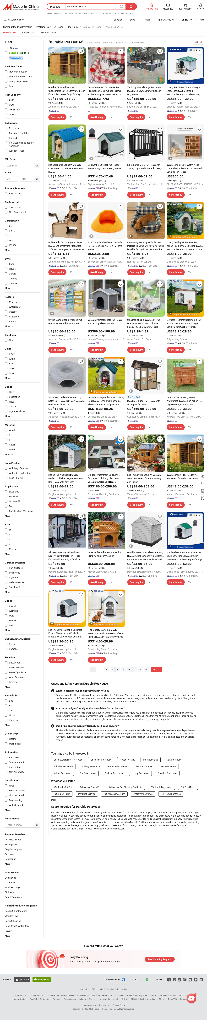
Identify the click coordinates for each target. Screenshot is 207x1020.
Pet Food (95, 13)
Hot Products (20, 995)
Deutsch (92, 999)
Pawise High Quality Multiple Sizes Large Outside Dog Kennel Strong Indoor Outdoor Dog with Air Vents (145, 246)
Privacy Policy (119, 1005)
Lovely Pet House (140, 773)
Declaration (104, 1005)
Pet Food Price (188, 787)
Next (155, 669)
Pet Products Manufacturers (76, 13)
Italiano (82, 999)
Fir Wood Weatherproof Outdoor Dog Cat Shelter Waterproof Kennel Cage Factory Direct (66, 91)
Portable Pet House (167, 773)
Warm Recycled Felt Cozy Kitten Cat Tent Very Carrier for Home (66, 401)
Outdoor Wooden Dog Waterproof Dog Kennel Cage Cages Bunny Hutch (184, 401)
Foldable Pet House (63, 766)
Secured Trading (49, 32)
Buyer (133, 19)
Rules (201, 19)
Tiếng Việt (172, 999)
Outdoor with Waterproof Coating (143, 402)
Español (33, 999)
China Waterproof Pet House (68, 759)
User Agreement (89, 1005)
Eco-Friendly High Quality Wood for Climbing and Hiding (144, 478)
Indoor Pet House (62, 773)
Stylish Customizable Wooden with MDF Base (65, 321)
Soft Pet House (173, 759)
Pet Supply (106, 13)
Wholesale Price (105, 995)
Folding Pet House (91, 766)
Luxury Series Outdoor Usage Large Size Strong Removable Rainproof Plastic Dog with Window (183, 91)
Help (147, 19)
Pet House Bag (150, 759)
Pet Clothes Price (86, 793)
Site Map (110, 989)
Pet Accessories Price (114, 793)
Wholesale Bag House (161, 787)
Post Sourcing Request (159, 959)
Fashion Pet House (113, 773)
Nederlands (105, 999)
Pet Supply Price (62, 793)
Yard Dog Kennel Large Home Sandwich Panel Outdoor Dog (144, 91)
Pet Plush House (88, 773)
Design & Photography (16, 910)
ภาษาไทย (151, 999)
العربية (115, 999)
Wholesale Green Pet (90, 787)
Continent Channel (123, 995)
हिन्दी (142, 999)
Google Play (41, 979)
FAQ (93, 989)
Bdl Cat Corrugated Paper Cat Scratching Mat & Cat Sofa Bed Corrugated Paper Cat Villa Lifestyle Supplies (66, 246)
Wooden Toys (11, 915)
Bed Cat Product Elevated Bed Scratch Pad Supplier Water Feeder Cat (105, 91)
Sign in (200, 8)
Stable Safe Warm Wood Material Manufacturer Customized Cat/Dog (184, 168)
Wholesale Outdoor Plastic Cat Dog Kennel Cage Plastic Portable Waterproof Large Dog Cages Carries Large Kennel (184, 556)
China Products (36, 995)
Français (56, 999)
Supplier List (28, 32)
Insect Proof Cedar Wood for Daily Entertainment (184, 476)
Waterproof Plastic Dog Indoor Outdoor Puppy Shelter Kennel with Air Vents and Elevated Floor (145, 556)
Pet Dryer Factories (143, 793)
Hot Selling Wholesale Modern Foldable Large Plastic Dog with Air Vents (65, 478)
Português (44, 999)
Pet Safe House (168, 766)
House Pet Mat (127, 759)
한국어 (125, 999)
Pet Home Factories (171, 793)
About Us (84, 989)
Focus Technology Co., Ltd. (105, 1009)
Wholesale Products (86, 995)
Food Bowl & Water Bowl (17, 925)
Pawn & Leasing (13, 920)
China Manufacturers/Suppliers (60, 995)
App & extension (166, 19)
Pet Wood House (144, 766)
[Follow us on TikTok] (174, 979)
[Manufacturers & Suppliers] (20, 6)
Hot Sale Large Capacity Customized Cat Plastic (65, 168)
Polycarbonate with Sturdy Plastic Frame (105, 321)
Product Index (176, 995)
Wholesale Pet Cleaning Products (125, 787)
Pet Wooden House (117, 766)
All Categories (14, 19)
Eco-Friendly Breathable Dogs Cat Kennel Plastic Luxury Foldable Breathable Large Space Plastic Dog (65, 633)
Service (8, 930)
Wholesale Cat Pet (63, 787)
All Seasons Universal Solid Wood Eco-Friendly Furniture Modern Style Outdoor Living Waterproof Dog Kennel (64, 556)
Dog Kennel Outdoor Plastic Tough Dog (104, 166)
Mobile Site (122, 989)
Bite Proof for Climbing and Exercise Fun (104, 554)
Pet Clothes (119, 13)
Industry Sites (141, 995)
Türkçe (161, 999)
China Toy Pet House (101, 759)
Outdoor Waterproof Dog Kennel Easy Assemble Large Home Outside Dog (104, 478)
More (53, 799)
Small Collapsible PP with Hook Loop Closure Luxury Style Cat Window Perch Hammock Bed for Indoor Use (143, 323)
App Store (22, 979)
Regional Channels (158, 995)
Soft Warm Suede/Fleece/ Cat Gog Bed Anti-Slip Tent (105, 246)
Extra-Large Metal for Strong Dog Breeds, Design (144, 166)
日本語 (134, 999)
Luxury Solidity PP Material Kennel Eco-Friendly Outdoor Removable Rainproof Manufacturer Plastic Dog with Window (185, 246)
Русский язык (70, 999)
